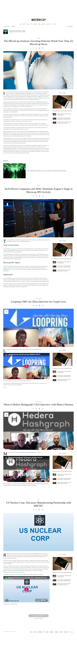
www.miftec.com (10, 572)
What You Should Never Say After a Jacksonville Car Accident (64, 123)
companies (13, 248)
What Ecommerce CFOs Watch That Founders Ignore (64, 114)
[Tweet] (36, 48)
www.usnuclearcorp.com (19, 572)
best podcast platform (16, 133)
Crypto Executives (38, 401)
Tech (38, 499)
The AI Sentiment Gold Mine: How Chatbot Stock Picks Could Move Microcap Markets (17, 31)
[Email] (42, 48)
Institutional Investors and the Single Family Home (62, 110)
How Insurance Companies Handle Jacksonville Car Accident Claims (64, 119)
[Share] (39, 48)
